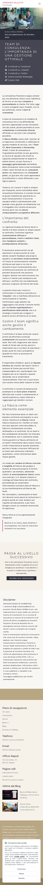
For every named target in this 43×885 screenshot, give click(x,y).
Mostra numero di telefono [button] (13, 740)
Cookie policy (8, 776)
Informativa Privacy (10, 773)
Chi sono (6, 712)
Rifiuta (21, 873)
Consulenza (7, 715)
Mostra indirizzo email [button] (11, 750)
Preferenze (21, 869)
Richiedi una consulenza (21, 578)
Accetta (21, 878)
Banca (5, 723)
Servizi (5, 719)
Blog (4, 726)
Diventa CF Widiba (10, 730)
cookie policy (19, 856)
